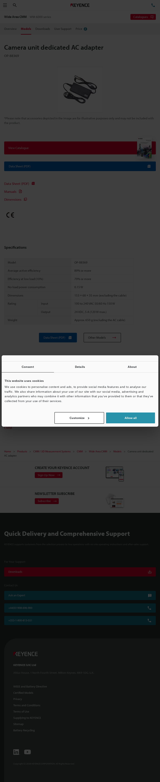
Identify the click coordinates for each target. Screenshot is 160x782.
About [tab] (132, 366)
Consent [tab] (28, 366)
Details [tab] (80, 366)
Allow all (131, 418)
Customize (77, 418)
